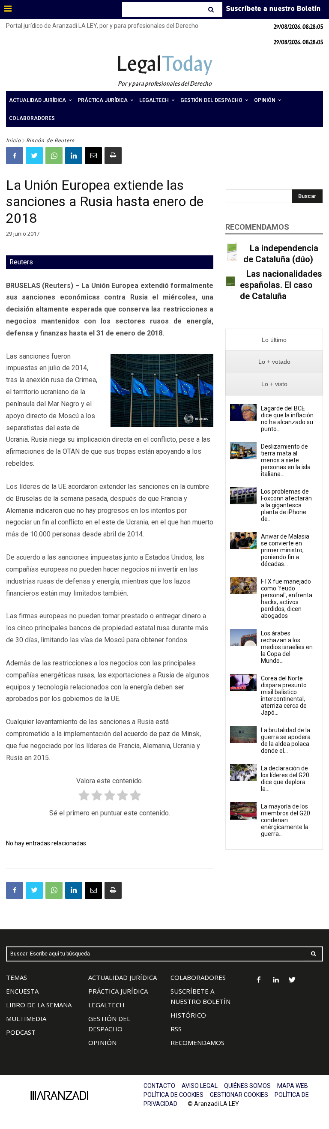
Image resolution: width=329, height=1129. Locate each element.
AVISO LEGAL (200, 1085)
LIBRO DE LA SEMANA (39, 1004)
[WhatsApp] (54, 155)
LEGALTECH (106, 1004)
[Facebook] (14, 155)
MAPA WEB (292, 1085)
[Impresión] (113, 155)
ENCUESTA (22, 991)
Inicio (13, 141)
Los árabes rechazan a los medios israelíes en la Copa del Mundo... (287, 647)
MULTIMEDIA (26, 1018)
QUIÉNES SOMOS (247, 1085)
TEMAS (16, 977)
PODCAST (21, 1032)
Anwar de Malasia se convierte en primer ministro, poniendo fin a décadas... (285, 550)
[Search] (212, 9)
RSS (176, 1028)
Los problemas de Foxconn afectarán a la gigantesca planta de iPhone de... (286, 505)
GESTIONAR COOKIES (239, 1094)
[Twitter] (34, 155)
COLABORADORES (198, 977)
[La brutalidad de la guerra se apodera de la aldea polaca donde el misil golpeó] (243, 734)
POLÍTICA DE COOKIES (173, 1094)
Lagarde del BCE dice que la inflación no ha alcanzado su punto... (287, 418)
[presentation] (274, 340)
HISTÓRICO (188, 1015)
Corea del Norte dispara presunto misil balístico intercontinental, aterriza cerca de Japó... (284, 695)
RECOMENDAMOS (197, 1042)
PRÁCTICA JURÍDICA (118, 991)
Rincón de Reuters (50, 141)
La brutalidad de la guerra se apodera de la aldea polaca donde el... (286, 740)
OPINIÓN (102, 1042)
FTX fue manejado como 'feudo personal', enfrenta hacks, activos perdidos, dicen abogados (286, 598)
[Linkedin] (73, 155)
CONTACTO (159, 1085)
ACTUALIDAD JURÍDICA (122, 977)
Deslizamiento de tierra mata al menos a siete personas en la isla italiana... (286, 460)
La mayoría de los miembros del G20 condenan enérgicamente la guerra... (285, 820)
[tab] (274, 340)
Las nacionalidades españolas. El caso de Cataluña (281, 285)
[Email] (93, 155)
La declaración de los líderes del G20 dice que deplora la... (285, 778)
